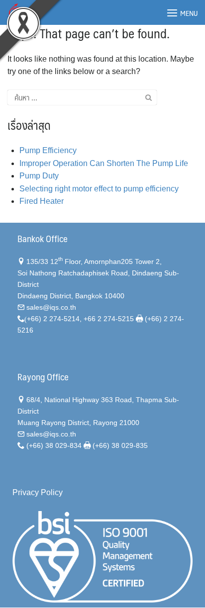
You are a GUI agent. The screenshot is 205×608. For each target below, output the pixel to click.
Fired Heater (41, 201)
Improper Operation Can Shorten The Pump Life (103, 163)
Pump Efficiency (48, 150)
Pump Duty (39, 176)
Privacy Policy (37, 492)
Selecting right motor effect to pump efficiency (99, 188)
